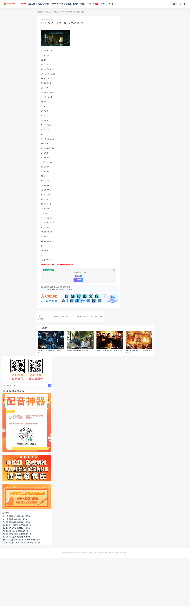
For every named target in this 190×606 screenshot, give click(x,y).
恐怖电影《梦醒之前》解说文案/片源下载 (16, 516)
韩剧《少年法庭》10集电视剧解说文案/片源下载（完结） (21, 540)
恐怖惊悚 (46, 4)
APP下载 (110, 4)
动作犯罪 (53, 4)
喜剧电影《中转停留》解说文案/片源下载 (16, 528)
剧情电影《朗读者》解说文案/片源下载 (79, 350)
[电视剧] (82, 4)
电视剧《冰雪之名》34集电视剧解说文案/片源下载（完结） (22, 543)
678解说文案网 (48, 12)
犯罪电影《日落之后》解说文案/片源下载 (89, 316)
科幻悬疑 (39, 4)
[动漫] (89, 4)
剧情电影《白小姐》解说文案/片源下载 (15, 531)
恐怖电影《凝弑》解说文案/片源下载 (14, 519)
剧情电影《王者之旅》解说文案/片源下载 (16, 537)
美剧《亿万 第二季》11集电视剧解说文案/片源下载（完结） (53, 318)
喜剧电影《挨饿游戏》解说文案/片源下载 (109, 350)
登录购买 (78, 280)
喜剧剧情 (75, 4)
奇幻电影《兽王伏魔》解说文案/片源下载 (16, 522)
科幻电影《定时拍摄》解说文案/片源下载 (61, 289)
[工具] (103, 4)
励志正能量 (67, 4)
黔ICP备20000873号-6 (120, 553)
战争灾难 (60, 4)
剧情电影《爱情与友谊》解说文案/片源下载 (16, 534)
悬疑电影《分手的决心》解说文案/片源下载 (16, 525)
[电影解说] (31, 4)
